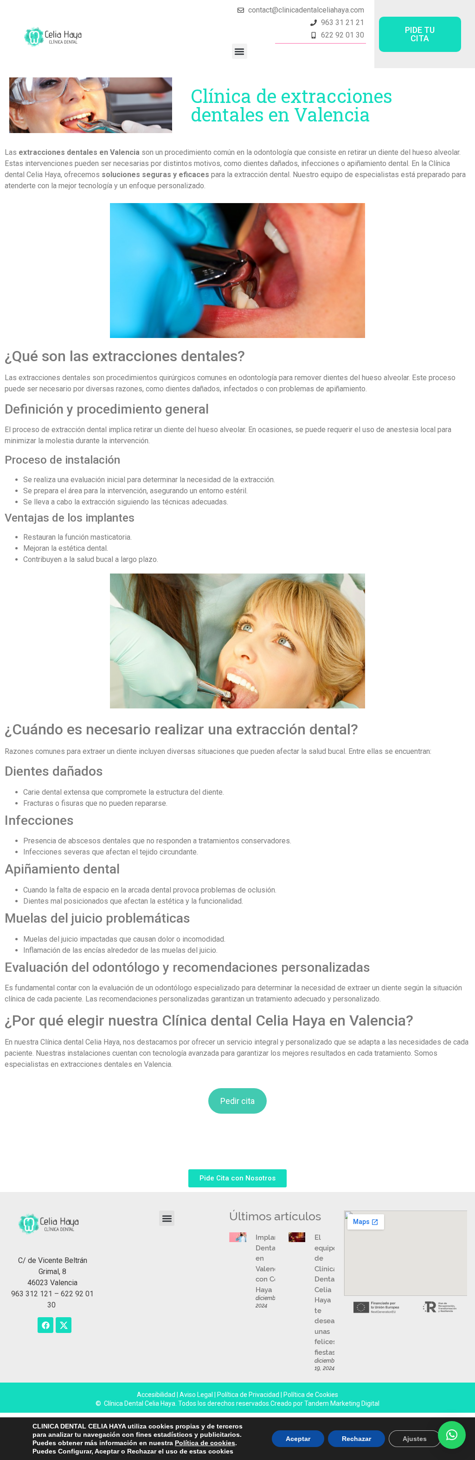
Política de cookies (205, 1443)
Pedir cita (237, 1101)
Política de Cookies (310, 1394)
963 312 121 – (36, 1293)
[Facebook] (45, 1325)
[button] (239, 51)
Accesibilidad (157, 1394)
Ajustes (415, 1438)
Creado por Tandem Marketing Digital (324, 1403)
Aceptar (298, 1438)
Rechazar (356, 1438)
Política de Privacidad (248, 1394)
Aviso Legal (197, 1394)
